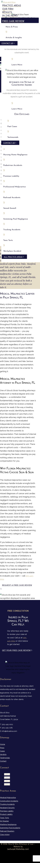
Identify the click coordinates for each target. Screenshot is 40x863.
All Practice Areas (13, 257)
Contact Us (9, 143)
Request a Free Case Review (17, 585)
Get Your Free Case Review (16, 650)
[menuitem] (20, 2)
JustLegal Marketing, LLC (18, 849)
